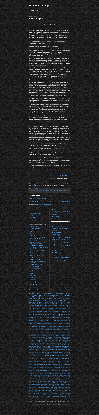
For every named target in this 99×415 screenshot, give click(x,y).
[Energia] (56, 295)
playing (40, 378)
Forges (46, 340)
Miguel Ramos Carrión (60, 367)
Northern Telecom (53, 372)
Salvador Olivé (37, 384)
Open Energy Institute (35, 259)
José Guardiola (39, 356)
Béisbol (35, 314)
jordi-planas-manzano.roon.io (64, 355)
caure (39, 319)
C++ (45, 317)
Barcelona (59, 312)
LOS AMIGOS (67, 361)
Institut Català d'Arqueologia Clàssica (40, 350)
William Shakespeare (49, 396)
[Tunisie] (50, 300)
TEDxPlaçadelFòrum (39, 390)
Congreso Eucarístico (57, 323)
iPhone (44, 352)
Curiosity (58, 326)
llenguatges (39, 361)
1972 (67, 302)
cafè (50, 317)
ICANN (59, 347)
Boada (69, 314)
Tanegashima (49, 388)
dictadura (39, 329)
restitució (60, 381)
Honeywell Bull (53, 346)
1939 (50, 302)
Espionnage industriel (58, 337)
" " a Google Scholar (35, 213)
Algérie (36, 306)
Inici (50, 201)
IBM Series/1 (52, 347)
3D (29, 305)
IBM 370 (30, 347)
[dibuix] (49, 293)
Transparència (48, 391)
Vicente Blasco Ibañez (50, 394)
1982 (44, 303)
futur (34, 343)
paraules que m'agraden (58, 375)
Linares (34, 361)
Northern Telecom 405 (62, 372)
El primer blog (33, 284)
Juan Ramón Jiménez (48, 358)
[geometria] (36, 296)
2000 (55, 303)
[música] (46, 298)
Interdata (62, 350)
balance (45, 312)
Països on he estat (34, 221)
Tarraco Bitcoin (63, 388)
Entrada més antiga (65, 201)
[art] (38, 293)
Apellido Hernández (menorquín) (60, 228)
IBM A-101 (47, 347)
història (48, 346)
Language (30, 361)
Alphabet (39, 306)
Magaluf (68, 363)
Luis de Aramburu (39, 363)
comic (49, 322)
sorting (66, 387)
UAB (38, 393)
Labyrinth (65, 359)
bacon (40, 312)
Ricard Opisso (31, 382)
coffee (33, 322)
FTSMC (40, 341)
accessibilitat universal (40, 305)
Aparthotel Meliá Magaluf (47, 309)
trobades (68, 391)
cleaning (65, 320)
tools (44, 391)
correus (30, 326)
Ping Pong (67, 376)
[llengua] (60, 296)
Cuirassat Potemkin (52, 326)
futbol (32, 343)
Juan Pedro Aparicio (39, 358)
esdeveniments (35, 337)
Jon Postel (41, 355)
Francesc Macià (57, 340)
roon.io (55, 382)
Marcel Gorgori (58, 364)
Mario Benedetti (65, 364)
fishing (30, 340)
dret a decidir (65, 331)
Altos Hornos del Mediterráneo (58, 306)
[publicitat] (35, 300)
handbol (62, 344)
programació (68, 378)
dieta (42, 329)
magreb (38, 364)
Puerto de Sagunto (41, 379)
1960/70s (53, 302)
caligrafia (53, 317)
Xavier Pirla (62, 396)
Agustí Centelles (57, 305)
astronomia (57, 311)
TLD (38, 391)
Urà (53, 393)
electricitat (49, 334)
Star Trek (36, 388)
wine (56, 396)
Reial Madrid (31, 381)
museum (44, 370)
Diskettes (50, 329)
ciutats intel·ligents (60, 320)
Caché (48, 317)
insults (59, 350)
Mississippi (68, 367)
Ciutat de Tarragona (51, 320)
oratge (47, 373)
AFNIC (50, 305)
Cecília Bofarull (47, 319)
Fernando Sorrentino (50, 338)
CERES (38, 185)
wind (54, 396)
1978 (39, 303)
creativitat (40, 326)
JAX (69, 353)
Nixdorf (47, 372)
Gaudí (57, 343)
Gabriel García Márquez (44, 343)
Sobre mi (32, 210)
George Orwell (67, 343)
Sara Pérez (54, 384)
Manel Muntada (48, 364)
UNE (40, 393)
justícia (69, 358)
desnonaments (56, 328)
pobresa (46, 378)
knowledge (34, 359)
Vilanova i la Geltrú (65, 394)
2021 (59, 303)
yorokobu (30, 397)
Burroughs (34, 317)
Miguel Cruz (47, 367)
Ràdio (57, 379)
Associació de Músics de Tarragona (44, 311)
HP (64, 346)
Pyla (47, 379)
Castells (36, 319)
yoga (69, 396)
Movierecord (68, 369)
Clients (69, 320)
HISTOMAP (44, 346)
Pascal (67, 375)
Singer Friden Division (35, 387)
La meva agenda (34, 219)
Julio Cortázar (61, 358)
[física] (68, 295)
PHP (62, 376)
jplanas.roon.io (31, 358)
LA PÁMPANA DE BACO (53, 359)
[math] (34, 298)
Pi (63, 376)
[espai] (64, 295)
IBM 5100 (39, 347)
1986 (50, 303)
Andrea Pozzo (45, 308)
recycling (66, 379)
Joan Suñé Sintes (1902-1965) (59, 260)
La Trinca (61, 359)
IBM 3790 (34, 347)
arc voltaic (56, 309)
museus (48, 370)
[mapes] (30, 298)
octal (38, 373)
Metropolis (34, 367)
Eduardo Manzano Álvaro (58, 332)
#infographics (32, 302)
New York (44, 372)
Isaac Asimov (53, 352)
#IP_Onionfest (39, 302)
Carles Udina (63, 317)
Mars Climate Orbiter (41, 366)
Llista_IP (47, 361)
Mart (47, 366)
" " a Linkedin (33, 211)
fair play (30, 338)
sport (33, 388)
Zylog (38, 397)
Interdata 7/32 (67, 350)
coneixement (44, 323)
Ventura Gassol (37, 394)
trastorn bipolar (54, 391)
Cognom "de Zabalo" (57, 226)
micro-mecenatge (40, 367)
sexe (51, 385)
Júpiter (65, 358)
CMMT (30, 322)
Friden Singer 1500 (35, 341)
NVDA (35, 373)
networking (35, 372)
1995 (53, 303)
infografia (54, 349)
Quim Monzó (53, 379)
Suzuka (44, 388)
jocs (38, 355)
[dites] (63, 293)
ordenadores (51, 373)
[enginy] (60, 295)
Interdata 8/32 (31, 352)
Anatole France (36, 308)
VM (69, 394)
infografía (58, 349)
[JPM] (50, 297)
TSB (29, 393)
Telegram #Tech (34, 230)
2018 (57, 303)
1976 (34, 303)
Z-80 (33, 397)
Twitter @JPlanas (34, 226)
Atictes (31, 273)
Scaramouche (62, 384)
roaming (43, 382)
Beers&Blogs (33, 281)
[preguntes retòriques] (66, 298)
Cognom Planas (56, 230)
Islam (57, 352)
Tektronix (53, 390)
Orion (30, 375)
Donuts (36, 331)
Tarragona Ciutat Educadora (36, 270)
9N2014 (33, 305)
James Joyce (53, 353)
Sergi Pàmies (35, 385)
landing (69, 359)
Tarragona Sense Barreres (36, 264)
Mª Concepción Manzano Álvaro (58, 175)
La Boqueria (39, 359)
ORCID (31, 215)
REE (69, 379)
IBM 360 (68, 346)
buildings (30, 317)
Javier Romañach (65, 353)
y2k (65, 396)
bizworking (55, 314)
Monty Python (52, 369)
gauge (60, 343)
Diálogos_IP (63, 328)
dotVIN (48, 331)
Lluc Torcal (51, 361)
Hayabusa (66, 344)
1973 (69, 302)
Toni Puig (41, 391)
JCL (29, 355)
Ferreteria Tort (57, 338)
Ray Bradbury (61, 379)
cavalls (42, 319)
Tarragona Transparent (35, 268)
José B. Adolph (32, 356)
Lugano (34, 363)
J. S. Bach (48, 353)
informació (63, 349)
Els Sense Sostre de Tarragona (37, 250)
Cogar (36, 322)
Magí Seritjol (31, 364)
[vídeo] (54, 300)
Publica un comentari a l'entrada (38, 198)
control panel (61, 325)
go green (38, 344)
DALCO (64, 326)
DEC (48, 328)
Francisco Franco (64, 340)
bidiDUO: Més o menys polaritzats (38, 254)
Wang (33, 396)
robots (46, 382)
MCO (49, 366)
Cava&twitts (33, 275)
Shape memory (56, 385)
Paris (65, 375)
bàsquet (66, 312)
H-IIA (59, 344)
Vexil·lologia (43, 394)
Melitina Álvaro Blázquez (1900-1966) (61, 237)
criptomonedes (45, 326)
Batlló (69, 312)
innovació (30, 350)
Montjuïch (48, 369)
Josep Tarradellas (63, 356)
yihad (67, 396)
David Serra (44, 328)
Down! (58, 331)
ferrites (61, 338)
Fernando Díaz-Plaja (42, 338)
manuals (53, 364)
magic (35, 364)
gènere (63, 343)
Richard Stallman (37, 382)
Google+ (32, 257)
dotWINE (55, 331)
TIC (32, 391)
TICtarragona (33, 277)
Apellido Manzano (56, 232)
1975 (32, 303)
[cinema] (45, 293)
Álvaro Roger (67, 306)
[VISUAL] (63, 300)
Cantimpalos (58, 317)
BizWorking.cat (33, 240)
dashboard (33, 328)
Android (57, 308)
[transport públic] (43, 300)
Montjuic (43, 369)
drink (69, 331)
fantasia (33, 338)
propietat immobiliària (33, 379)
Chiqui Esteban (57, 319)
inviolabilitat (40, 352)
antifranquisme (64, 308)
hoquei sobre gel (59, 346)
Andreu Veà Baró (52, 308)
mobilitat (30, 369)
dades (61, 326)
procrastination (62, 378)
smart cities (42, 387)
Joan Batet (34, 355)
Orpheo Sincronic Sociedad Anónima (38, 375)
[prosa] (40, 190)
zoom (35, 397)
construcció (46, 325)
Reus (63, 381)
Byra (43, 317)
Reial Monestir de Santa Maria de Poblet (44, 381)
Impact (35, 349)
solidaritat (55, 387)
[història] (41, 297)
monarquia (34, 369)
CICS (36, 320)
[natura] (51, 298)
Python (49, 379)
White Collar (42, 396)
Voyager (30, 396)
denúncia (51, 328)
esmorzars (41, 337)
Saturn (58, 384)
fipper (69, 338)
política (54, 378)
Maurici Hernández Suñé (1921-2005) (61, 245)
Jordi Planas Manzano (50, 355)
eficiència (33, 334)
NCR (65, 370)
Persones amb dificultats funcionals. (49, 376)
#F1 (69, 300)
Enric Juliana (39, 335)
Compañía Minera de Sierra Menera (58, 322)
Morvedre (57, 369)
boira (52, 316)
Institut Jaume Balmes (52, 350)
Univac (43, 393)
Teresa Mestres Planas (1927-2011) (60, 257)
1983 (46, 303)
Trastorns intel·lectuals (62, 391)
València (63, 393)
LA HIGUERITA (45, 359)
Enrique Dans (45, 335)
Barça (55, 312)
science (30, 385)
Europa (64, 337)
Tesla (57, 390)
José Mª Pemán (56, 356)
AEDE (47, 305)
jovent (69, 356)
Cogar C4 (40, 322)
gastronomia (52, 343)
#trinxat (31, 271)
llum (63, 361)
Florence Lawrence (40, 340)
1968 (56, 302)
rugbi (30, 384)
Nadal (51, 370)
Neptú (67, 370)
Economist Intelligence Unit (47, 332)
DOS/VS (42, 331)
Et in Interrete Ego (39, 5)
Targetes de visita (56, 388)
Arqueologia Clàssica (65, 309)
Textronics (60, 390)
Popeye (57, 378)
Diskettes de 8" (55, 329)
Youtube (32, 233)
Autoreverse (35, 312)
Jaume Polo (59, 353)
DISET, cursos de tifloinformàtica (37, 255)
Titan (36, 391)
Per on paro (33, 217)
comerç (46, 322)
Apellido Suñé (55, 236)
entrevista (62, 335)
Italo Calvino (65, 352)
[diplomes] (54, 293)
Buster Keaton (39, 317)
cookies (65, 325)
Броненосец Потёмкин (44, 397)
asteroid (53, 311)
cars (67, 317)
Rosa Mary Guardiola (61, 382)
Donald (33, 331)
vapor (67, 393)
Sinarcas (68, 385)
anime (60, 308)
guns (48, 344)
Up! (49, 393)
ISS (62, 352)
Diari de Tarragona (33, 329)
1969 (43, 190)
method (30, 367)
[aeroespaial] (32, 293)
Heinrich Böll (34, 346)
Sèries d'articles (56, 216)
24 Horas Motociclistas (65, 303)
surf (39, 388)
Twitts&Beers (33, 279)
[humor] (46, 296)
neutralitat (39, 372)
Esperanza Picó (51, 337)
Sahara (32, 384)
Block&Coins (60, 314)
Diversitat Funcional (35, 266)
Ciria (42, 320)
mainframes (42, 364)
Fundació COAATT (49, 341)
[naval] (55, 298)
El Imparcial (39, 334)
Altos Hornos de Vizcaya (46, 306)
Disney (60, 329)
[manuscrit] (68, 296)
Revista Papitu (67, 381)
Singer (30, 387)
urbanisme (57, 393)
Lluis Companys (58, 361)
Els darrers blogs (34, 282)
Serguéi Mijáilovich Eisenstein (44, 385)
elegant (53, 334)
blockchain (65, 314)
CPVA (36, 326)
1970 (62, 302)
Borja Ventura (56, 316)
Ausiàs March (67, 311)
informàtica (68, 349)
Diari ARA (68, 328)
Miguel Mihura (53, 367)
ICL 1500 (65, 347)
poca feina (51, 378)
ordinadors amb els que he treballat (62, 373)
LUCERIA (59, 190)
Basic (63, 312)
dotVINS (51, 331)
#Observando (33, 235)
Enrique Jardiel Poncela (54, 335)
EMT (35, 335)
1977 (36, 303)
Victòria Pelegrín (58, 394)
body (46, 316)
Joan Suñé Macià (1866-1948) (59, 259)
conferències (49, 323)
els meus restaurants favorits (60, 334)
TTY (32, 393)
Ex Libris (68, 337)
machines (65, 363)
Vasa (33, 394)
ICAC (57, 347)
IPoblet (48, 352)
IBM (66, 346)
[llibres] (64, 296)
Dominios (68, 329)
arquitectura (31, 311)
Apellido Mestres (56, 234)
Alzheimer (31, 308)
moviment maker (32, 370)
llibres (43, 361)
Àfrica (53, 305)
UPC (52, 393)
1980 (41, 303)
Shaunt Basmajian (63, 385)
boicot (49, 316)
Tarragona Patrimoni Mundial (37, 245)
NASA (53, 370)
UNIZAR (46, 393)
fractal (49, 340)
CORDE (68, 325)
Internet (36, 352)
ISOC (60, 352)
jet (31, 355)
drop (29, 332)
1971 (64, 302)
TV (36, 393)
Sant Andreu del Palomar (46, 384)
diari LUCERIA (65, 184)
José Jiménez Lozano (47, 356)
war (35, 396)
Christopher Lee (32, 320)
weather (37, 396)
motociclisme (62, 369)
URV (60, 393)
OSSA (51, 375)
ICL (62, 347)
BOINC (31, 252)
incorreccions (45, 349)
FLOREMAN (34, 340)
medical (52, 366)
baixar (42, 312)
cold (43, 322)
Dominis (30, 331)
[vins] (58, 300)
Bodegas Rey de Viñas (40, 316)
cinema (39, 320)
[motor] (38, 298)
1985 (48, 303)
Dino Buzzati (45, 329)
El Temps (44, 334)
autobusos (31, 312)
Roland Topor (50, 382)
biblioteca (46, 314)
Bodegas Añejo (32, 316)
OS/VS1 (47, 375)
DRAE (61, 331)
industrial (50, 349)
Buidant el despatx (49, 190)
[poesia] (59, 298)
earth (32, 332)
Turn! (34, 393)
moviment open (39, 370)
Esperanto (45, 337)
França (52, 340)
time (34, 391)
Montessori (39, 369)
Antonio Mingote (38, 309)
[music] (42, 298)
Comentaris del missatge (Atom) (43, 204)
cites (44, 320)
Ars (35, 311)
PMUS (43, 378)
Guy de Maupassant (53, 344)
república (56, 381)
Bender (39, 314)
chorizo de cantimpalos (65, 319)
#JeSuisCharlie (46, 302)
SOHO (52, 387)
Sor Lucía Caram (61, 387)
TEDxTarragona (34, 231)
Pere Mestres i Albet (37, 376)
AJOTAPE (63, 305)
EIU (36, 334)
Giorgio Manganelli (32, 344)
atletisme (62, 311)
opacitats (44, 373)
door (39, 331)
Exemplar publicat (34, 184)
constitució (41, 325)
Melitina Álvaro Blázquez (64, 366)
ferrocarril (65, 338)
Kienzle (30, 359)
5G (30, 305)
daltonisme (68, 326)
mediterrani (57, 366)
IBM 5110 (43, 347)
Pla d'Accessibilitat (35, 378)
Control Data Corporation (53, 325)
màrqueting (34, 366)
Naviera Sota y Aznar (59, 370)
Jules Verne (55, 358)
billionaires (50, 314)
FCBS (36, 338)
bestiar (42, 314)
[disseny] (59, 293)
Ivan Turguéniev (37, 353)
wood (58, 396)
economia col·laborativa (37, 332)
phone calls (58, 376)
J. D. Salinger (43, 353)
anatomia (41, 308)
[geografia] (31, 296)
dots (45, 331)
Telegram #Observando (35, 228)
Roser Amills (67, 382)
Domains (64, 329)
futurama (37, 343)
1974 (30, 303)
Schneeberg (68, 384)
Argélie (59, 309)
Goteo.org (44, 344)
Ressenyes (54, 214)
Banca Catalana (51, 312)
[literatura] (36, 190)
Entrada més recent (33, 201)
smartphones (47, 387)
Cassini (32, 319)
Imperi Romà (39, 349)
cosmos (33, 326)
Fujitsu (44, 341)
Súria (42, 388)
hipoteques (39, 346)
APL (53, 309)
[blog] (41, 293)
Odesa (40, 373)
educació (65, 332)
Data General (39, 328)
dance (30, 328)
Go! (41, 344)
